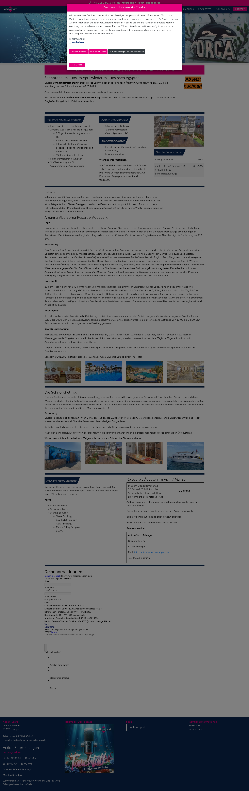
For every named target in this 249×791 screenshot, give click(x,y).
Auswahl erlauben (98, 51)
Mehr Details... (77, 65)
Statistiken (78, 42)
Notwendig (78, 38)
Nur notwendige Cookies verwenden (127, 51)
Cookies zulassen (78, 51)
